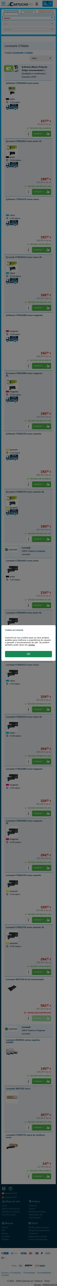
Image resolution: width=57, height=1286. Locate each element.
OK (28, 654)
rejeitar (31, 645)
